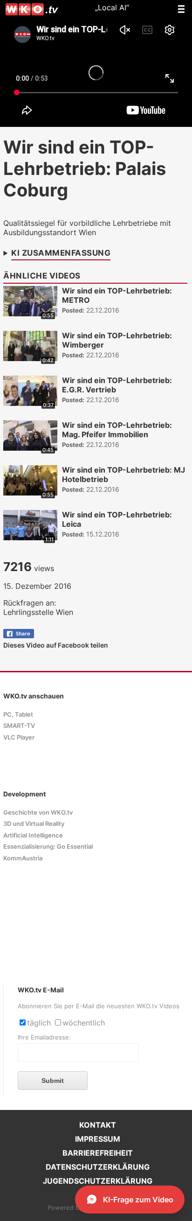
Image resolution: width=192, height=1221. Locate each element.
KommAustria (22, 858)
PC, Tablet (18, 714)
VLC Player (18, 737)
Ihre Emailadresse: (44, 1037)
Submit (52, 1080)
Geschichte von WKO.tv (38, 812)
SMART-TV (19, 725)
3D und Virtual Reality (33, 823)
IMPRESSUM (97, 1139)
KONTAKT (97, 1125)
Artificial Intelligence (33, 835)
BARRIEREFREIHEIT (97, 1153)
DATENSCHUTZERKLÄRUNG (98, 1167)
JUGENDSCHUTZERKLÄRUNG (97, 1181)
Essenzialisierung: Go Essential (48, 846)
